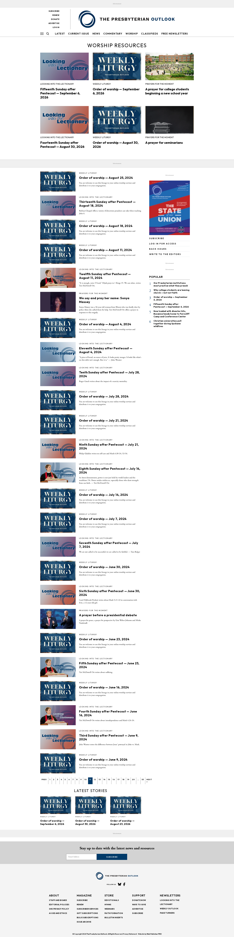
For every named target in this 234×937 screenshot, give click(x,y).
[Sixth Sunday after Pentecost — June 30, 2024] (58, 595)
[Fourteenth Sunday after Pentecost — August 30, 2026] (64, 120)
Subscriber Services (87, 909)
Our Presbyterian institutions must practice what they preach (171, 284)
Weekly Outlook (169, 909)
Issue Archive (84, 922)
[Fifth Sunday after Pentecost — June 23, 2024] (58, 667)
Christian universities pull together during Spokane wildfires (167, 324)
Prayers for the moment (159, 84)
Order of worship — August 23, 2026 (122, 822)
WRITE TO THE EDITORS (165, 254)
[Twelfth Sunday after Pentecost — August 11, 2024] (58, 278)
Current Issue (78, 33)
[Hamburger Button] (42, 33)
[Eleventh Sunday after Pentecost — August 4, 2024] (58, 352)
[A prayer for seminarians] (169, 120)
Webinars (110, 909)
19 (128, 779)
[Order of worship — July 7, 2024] (58, 523)
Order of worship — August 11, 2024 (105, 250)
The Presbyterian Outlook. (96, 934)
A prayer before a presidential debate (108, 615)
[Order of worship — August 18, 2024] (58, 230)
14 (104, 779)
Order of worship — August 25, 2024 (106, 178)
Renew (55, 15)
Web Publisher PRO (154, 934)
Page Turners (167, 913)
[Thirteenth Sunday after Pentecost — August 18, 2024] (58, 206)
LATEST (60, 33)
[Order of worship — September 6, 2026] (117, 66)
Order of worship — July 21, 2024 (103, 420)
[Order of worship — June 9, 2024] (58, 763)
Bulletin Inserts (114, 917)
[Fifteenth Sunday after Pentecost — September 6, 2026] (64, 66)
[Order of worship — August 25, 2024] (58, 181)
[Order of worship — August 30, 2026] (117, 120)
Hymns (108, 904)
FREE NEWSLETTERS (174, 33)
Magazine (84, 895)
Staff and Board (58, 900)
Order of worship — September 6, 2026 (52, 822)
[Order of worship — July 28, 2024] (58, 400)
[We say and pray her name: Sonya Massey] (58, 302)
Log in (56, 27)
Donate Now (139, 900)
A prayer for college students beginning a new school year (167, 91)
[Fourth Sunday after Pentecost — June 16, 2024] (58, 715)
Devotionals (112, 900)
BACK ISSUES (158, 249)
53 (143, 779)
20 (133, 779)
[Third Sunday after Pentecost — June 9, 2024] (58, 739)
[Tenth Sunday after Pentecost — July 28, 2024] (58, 376)
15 (109, 779)
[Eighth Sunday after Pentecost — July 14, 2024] (58, 472)
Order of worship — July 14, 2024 (103, 495)
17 (119, 779)
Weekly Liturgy (102, 84)
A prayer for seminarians (164, 143)
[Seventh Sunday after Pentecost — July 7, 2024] (58, 547)
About (54, 895)
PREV (44, 779)
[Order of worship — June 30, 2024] (58, 571)
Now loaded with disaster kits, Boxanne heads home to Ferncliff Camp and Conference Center (171, 314)
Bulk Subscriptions (87, 917)
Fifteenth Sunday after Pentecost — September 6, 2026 (60, 93)
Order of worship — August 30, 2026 (87, 822)
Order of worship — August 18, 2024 (106, 226)
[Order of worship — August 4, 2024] (58, 328)
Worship (132, 33)
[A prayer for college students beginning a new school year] (169, 66)
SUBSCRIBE (156, 238)
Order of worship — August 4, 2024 (105, 324)
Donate (55, 19)
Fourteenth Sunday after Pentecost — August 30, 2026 (62, 145)
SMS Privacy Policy (59, 909)
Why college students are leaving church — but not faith (171, 291)
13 (100, 779)
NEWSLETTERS (170, 895)
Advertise (53, 23)
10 (85, 779)
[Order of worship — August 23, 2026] (125, 805)
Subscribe (54, 11)
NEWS (96, 33)
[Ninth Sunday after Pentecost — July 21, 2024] (58, 448)
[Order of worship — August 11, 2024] (58, 254)
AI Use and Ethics (58, 913)
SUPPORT (138, 895)
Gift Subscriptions (87, 913)
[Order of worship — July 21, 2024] (58, 424)
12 (95, 779)
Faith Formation (114, 913)
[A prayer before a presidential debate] (58, 619)
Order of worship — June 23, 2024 (104, 639)
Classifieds (149, 33)
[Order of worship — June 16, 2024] (58, 691)
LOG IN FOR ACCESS (162, 243)
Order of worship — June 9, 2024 (103, 759)
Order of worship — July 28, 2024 (104, 396)
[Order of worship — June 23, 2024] (58, 643)
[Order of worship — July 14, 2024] (58, 499)
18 (123, 779)
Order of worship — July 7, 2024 (103, 519)
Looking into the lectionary (57, 84)
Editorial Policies (59, 904)
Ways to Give (139, 904)
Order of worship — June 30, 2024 (104, 567)
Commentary (112, 33)
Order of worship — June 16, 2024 (104, 687)
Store (109, 895)
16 (114, 779)
